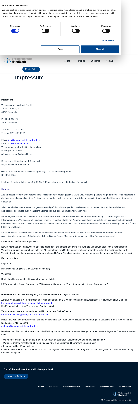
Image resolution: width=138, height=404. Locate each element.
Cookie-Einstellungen (71, 386)
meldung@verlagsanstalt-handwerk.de (19, 326)
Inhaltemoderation (107, 386)
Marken (81, 61)
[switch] (45, 31)
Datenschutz (90, 386)
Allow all (100, 49)
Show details (108, 41)
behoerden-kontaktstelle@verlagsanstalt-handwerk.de (27, 303)
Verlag (67, 61)
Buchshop (96, 61)
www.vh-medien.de (19, 143)
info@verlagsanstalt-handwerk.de (24, 140)
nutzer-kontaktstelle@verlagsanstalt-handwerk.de (25, 314)
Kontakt (109, 61)
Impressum (53, 386)
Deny (60, 49)
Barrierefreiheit (125, 386)
